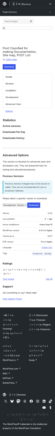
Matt (6, 373)
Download (9, 67)
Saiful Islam (11, 59)
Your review (8, 279)
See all (49, 279)
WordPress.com (12, 368)
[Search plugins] (31, 21)
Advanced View (13, 104)
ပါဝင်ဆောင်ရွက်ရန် (38, 346)
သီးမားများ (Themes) (37, 320)
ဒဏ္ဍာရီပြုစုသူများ (11, 355)
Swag (33, 360)
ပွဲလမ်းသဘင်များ (36, 350)
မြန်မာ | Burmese (17, 394)
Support (9, 111)
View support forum (12, 299)
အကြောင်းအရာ (8, 315)
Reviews (9, 83)
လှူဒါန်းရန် (35, 355)
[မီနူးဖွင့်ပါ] (50, 4)
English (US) (47, 247)
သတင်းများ (7, 320)
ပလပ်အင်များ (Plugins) (40, 324)
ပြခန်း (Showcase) (38, 315)
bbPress (8, 378)
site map (47, 254)
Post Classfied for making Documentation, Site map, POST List (20, 51)
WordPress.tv (11, 360)
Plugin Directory (10, 12)
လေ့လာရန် (7, 346)
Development (12, 97)
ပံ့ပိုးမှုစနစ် (9, 350)
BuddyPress (10, 383)
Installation (10, 90)
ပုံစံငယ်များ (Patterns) (39, 329)
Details (8, 77)
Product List (37, 254)
